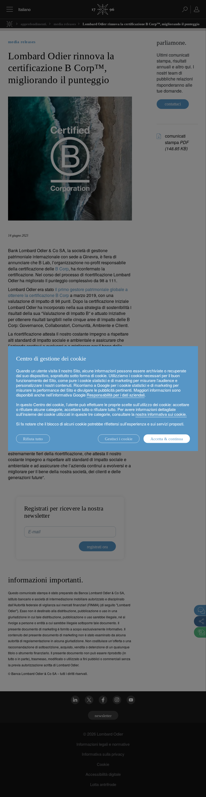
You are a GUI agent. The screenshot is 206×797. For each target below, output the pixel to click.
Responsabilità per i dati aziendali (116, 395)
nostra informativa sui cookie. (161, 414)
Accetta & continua (166, 439)
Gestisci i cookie (119, 439)
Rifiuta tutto (33, 439)
